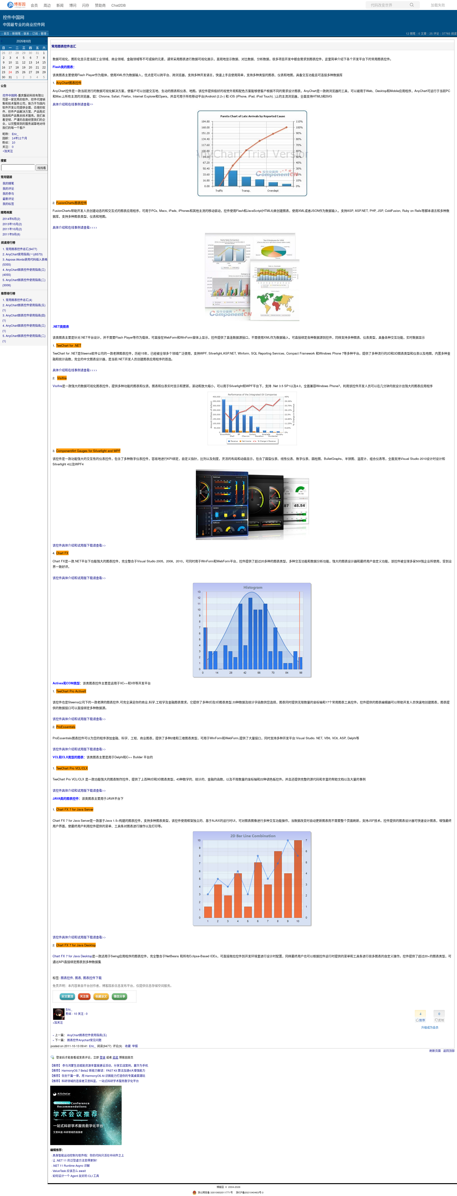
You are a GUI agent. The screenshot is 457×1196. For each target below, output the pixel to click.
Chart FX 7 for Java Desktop (72, 956)
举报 (135, 1046)
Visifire (57, 386)
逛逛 (115, 1057)
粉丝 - (71, 1013)
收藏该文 (101, 996)
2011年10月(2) (12, 229)
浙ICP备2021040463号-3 (249, 1192)
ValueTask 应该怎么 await (69, 1171)
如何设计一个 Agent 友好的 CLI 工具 (76, 1176)
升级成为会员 (429, 1027)
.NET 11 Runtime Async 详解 (71, 1165)
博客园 (220, 1187)
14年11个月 (19, 138)
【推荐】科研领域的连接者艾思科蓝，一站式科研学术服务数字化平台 (94, 1081)
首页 (6, 33)
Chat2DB (118, 5)
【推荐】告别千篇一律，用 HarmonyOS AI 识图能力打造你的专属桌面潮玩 (97, 1076)
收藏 (128, 1046)
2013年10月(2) (12, 224)
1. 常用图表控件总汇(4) (17, 300)
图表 (78, 977)
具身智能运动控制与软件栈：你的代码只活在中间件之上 (88, 1155)
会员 (34, 5)
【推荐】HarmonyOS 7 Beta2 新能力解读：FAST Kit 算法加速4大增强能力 (97, 1070)
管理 (43, 33)
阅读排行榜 (8, 242)
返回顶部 (449, 1051)
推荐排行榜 (8, 293)
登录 (102, 1057)
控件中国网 (13, 17)
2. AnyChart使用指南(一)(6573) (23, 254)
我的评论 (8, 188)
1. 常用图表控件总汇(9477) (20, 249)
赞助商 (100, 5)
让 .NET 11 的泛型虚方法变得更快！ (76, 1160)
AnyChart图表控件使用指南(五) (87, 1035)
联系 (26, 33)
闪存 (85, 5)
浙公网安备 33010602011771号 (215, 1192)
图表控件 (67, 977)
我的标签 (8, 204)
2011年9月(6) (11, 234)
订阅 (35, 33)
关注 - (83, 1013)
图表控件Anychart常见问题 (84, 1040)
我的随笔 (8, 183)
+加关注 (8, 151)
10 (13, 142)
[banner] (14, 5)
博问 (72, 5)
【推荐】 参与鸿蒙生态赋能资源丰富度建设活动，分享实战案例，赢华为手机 (99, 1065)
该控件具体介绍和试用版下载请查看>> (79, 545)
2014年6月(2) (11, 219)
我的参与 (8, 193)
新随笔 (16, 33)
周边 (47, 5)
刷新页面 (435, 1051)
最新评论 (8, 199)
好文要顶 (67, 996)
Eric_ (15, 134)
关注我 (84, 996)
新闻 (60, 5)
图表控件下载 (92, 977)
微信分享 (119, 996)
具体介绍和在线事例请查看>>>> (75, 227)
